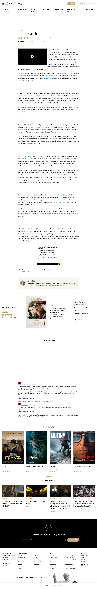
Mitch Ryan (53, 318)
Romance (36, 559)
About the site (85, 555)
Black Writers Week (70, 559)
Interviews (59, 10)
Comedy (20, 559)
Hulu (19, 568)
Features (67, 562)
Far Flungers (53, 564)
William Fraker (72, 229)
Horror (20, 566)
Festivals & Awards (71, 10)
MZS (51, 562)
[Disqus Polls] (48, 362)
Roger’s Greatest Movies (9, 555)
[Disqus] (48, 400)
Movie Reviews (7, 10)
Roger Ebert (22, 41)
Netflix (35, 557)
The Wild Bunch (23, 156)
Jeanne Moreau (48, 78)
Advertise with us (85, 559)
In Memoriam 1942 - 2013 (42, 577)
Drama (20, 564)
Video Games (69, 557)
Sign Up (4, 565)
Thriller (35, 566)
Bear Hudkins (53, 308)
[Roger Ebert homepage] (12, 3)
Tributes (52, 568)
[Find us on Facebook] (82, 564)
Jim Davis (52, 316)
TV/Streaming (47, 10)
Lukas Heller (77, 316)
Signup (71, 3)
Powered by (22, 271)
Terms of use (53, 585)
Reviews (20, 30)
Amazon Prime (22, 557)
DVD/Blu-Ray (69, 555)
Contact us (84, 557)
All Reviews (5, 557)
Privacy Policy (63, 585)
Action (33, 37)
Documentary (22, 562)
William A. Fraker (78, 321)
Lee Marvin (56, 57)
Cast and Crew (6, 559)
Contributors (88, 10)
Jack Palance (69, 73)
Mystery (36, 555)
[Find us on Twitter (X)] (87, 564)
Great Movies (33, 10)
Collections (21, 10)
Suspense (36, 564)
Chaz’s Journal (53, 557)
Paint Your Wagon (64, 202)
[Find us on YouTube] (84, 564)
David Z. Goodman (79, 304)
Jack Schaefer (77, 310)
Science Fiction (38, 562)
